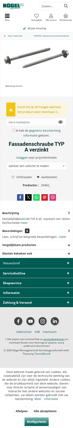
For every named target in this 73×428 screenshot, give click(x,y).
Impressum (50, 331)
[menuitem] (65, 17)
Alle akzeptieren (45, 411)
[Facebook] (20, 197)
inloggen (22, 157)
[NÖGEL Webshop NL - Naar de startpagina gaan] (18, 6)
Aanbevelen (48, 177)
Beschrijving (10, 213)
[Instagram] (52, 197)
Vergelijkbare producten (19, 245)
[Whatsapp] (36, 197)
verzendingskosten (54, 339)
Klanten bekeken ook (17, 253)
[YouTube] (30, 321)
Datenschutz (24, 331)
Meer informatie (46, 399)
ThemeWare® (42, 353)
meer (24, 223)
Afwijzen (22, 411)
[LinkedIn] (55, 321)
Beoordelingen (12, 231)
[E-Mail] (44, 197)
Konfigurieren (36, 422)
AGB (37, 331)
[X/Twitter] (28, 197)
